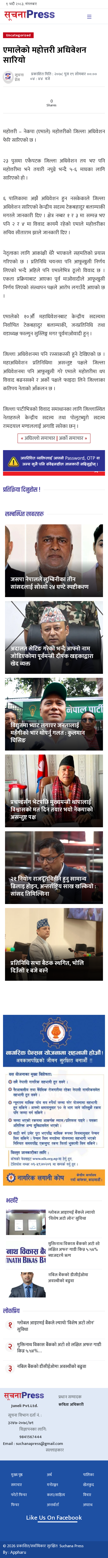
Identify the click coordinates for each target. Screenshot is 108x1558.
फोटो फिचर (19, 1495)
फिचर (15, 1505)
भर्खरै (12, 1201)
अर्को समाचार (72, 438)
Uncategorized (18, 35)
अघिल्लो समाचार (41, 438)
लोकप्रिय (11, 1311)
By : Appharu (14, 1552)
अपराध (87, 1505)
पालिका (88, 1475)
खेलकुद (88, 1485)
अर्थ (49, 1475)
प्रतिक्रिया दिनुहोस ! (21, 490)
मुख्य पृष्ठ (17, 1475)
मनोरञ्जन (52, 1485)
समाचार (16, 1485)
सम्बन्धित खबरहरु (24, 514)
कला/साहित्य (56, 1495)
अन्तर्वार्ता (53, 1505)
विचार (87, 1495)
